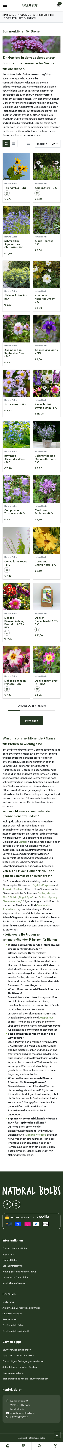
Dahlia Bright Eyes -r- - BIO (46, 682)
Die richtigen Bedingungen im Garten (23, 1361)
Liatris (22, 841)
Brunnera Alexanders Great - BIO (15, 459)
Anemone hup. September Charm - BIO (15, 353)
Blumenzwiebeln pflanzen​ (17, 1349)
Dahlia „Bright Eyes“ (21, 897)
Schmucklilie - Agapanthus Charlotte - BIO (13, 244)
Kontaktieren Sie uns (14, 1283)
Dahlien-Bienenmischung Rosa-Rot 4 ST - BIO (14, 622)
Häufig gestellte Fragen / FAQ (19, 1271)
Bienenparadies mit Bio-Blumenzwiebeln (25, 1378)
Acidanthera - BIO (46, 187)
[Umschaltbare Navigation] (5, 5)
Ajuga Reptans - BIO (45, 242)
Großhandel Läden (13, 1325)
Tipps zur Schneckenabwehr (18, 1355)
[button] (27, 157)
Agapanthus (46, 1017)
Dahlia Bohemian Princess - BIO (15, 682)
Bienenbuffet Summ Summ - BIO (46, 406)
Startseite (8, 14)
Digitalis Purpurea (42, 885)
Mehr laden (31, 720)
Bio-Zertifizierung (13, 1265)
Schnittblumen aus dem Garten (20, 1367)
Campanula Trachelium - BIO (14, 511)
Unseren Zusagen (12, 1313)
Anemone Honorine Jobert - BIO (46, 298)
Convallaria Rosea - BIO (15, 563)
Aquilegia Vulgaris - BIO (46, 351)
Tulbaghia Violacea (35, 1134)
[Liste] (13, 143)
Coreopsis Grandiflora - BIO (45, 563)
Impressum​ (9, 1254)
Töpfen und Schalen (13, 1372)
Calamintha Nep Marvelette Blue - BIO (45, 459)
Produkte (23, 14)
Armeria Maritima (13, 889)
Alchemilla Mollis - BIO (15, 297)
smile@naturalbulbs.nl (21, 1413)
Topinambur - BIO (15, 187)
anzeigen (42, 143)
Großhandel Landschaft (16, 1331)
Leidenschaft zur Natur (15, 1277)
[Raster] (6, 143)
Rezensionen (10, 1319)
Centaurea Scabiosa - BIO (44, 511)
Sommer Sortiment (43, 14)
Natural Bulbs (10, 1260)
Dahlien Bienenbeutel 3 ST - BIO (46, 621)
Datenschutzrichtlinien (15, 1248)
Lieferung (8, 1301)
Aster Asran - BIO (15, 404)
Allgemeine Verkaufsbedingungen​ (21, 1307)
